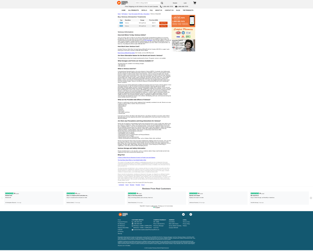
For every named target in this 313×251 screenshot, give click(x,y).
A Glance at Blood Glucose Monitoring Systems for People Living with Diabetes (136, 157)
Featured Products (122, 221)
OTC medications (148, 40)
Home (119, 13)
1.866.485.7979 (178, 18)
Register (175, 2)
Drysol (142, 184)
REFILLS (144, 10)
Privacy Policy (186, 223)
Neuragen (132, 184)
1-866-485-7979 (168, 6)
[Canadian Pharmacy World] (122, 4)
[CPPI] (183, 51)
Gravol (127, 184)
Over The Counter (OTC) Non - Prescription (139, 13)
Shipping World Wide (123, 227)
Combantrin (121, 184)
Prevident (138, 184)
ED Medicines (121, 225)
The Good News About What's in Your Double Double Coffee (132, 160)
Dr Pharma (120, 231)
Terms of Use (186, 221)
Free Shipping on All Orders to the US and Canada (141, 6)
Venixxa (127, 23)
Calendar (120, 229)
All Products (125, 13)
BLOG (178, 10)
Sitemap (120, 233)
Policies (185, 225)
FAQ (151, 10)
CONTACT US (169, 10)
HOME (124, 10)
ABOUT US (158, 10)
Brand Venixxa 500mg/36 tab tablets (126, 52)
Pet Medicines (121, 223)
